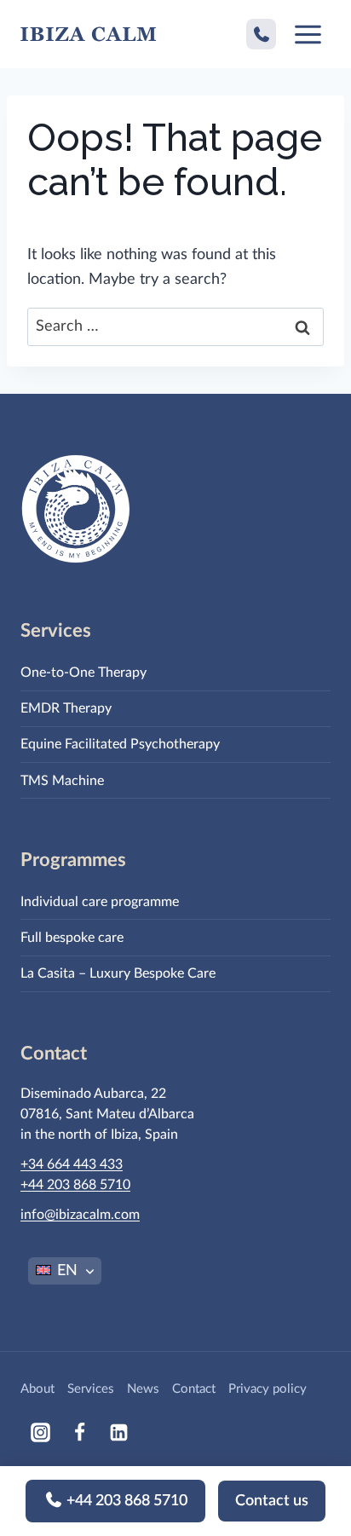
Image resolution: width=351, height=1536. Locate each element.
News (143, 1389)
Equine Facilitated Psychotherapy (120, 744)
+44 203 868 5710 (125, 1501)
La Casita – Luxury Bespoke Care (118, 973)
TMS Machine (62, 781)
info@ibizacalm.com (80, 1214)
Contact (194, 1389)
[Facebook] (79, 1432)
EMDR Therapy (66, 708)
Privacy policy (267, 1389)
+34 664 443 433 (71, 1164)
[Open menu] (308, 34)
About (37, 1389)
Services (90, 1389)
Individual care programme (99, 902)
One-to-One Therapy (83, 672)
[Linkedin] (118, 1432)
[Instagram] (40, 1432)
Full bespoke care (72, 937)
